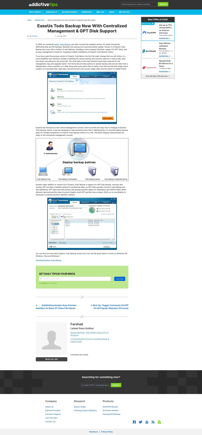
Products (108, 401)
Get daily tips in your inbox (57, 273)
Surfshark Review (110, 410)
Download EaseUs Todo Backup (48, 260)
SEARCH (163, 4)
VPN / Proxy (35, 12)
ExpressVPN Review (111, 414)
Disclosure (93, 432)
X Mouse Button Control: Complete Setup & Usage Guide (89, 340)
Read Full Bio (51, 359)
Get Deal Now (164, 38)
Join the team (51, 418)
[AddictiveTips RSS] (153, 422)
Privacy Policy (107, 432)
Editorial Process (52, 410)
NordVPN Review (110, 407)
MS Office (124, 12)
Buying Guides (69, 12)
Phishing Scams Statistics (85, 410)
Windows (87, 12)
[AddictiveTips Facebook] (134, 422)
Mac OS (100, 12)
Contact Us (50, 421)
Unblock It (51, 12)
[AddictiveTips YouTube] (147, 422)
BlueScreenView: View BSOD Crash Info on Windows (89, 333)
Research (79, 401)
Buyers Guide (80, 407)
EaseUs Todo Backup (61, 44)
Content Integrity (53, 414)
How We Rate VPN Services (157, 76)
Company (51, 401)
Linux (111, 12)
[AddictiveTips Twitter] (140, 422)
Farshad (34, 36)
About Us (49, 407)
